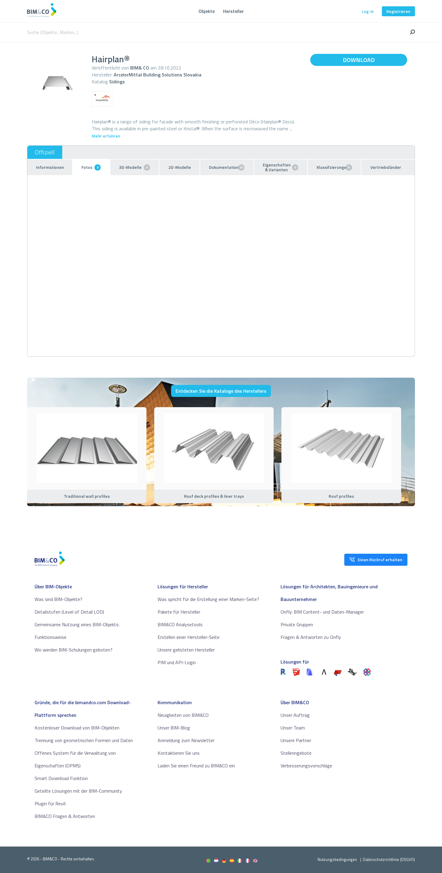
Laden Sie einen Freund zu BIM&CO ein (196, 765)
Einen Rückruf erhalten (380, 559)
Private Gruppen (297, 624)
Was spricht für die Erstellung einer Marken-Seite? (208, 599)
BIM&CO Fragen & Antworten (65, 816)
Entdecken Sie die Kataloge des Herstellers (221, 391)
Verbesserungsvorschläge (306, 765)
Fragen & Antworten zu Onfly (311, 637)
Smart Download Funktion (61, 778)
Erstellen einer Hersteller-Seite (188, 637)
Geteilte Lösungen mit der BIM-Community (78, 790)
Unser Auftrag (295, 715)
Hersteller (233, 11)
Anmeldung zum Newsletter (186, 740)
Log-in (368, 11)
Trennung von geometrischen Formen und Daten (84, 740)
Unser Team (293, 727)
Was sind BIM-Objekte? (58, 599)
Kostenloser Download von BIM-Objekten (77, 727)
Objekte (206, 11)
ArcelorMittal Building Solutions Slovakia (157, 74)
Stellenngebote (296, 753)
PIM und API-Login (177, 662)
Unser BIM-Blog (174, 727)
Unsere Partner (296, 740)
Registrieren (398, 11)
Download (359, 59)
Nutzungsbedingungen (337, 859)
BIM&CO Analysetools (180, 624)
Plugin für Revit (50, 803)
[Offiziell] (44, 152)
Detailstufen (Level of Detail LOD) (69, 611)
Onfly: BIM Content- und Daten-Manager (322, 611)
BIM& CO (139, 67)
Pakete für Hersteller (179, 611)
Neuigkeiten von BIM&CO (183, 715)
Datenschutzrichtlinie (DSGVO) (389, 859)
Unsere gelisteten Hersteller (186, 649)
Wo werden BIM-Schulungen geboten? (73, 649)
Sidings (117, 81)
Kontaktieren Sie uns (179, 753)
